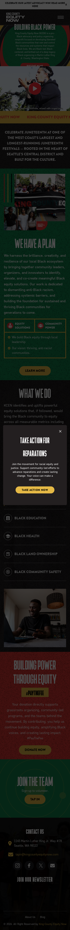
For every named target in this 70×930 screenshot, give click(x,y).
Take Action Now (35, 490)
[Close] (60, 431)
